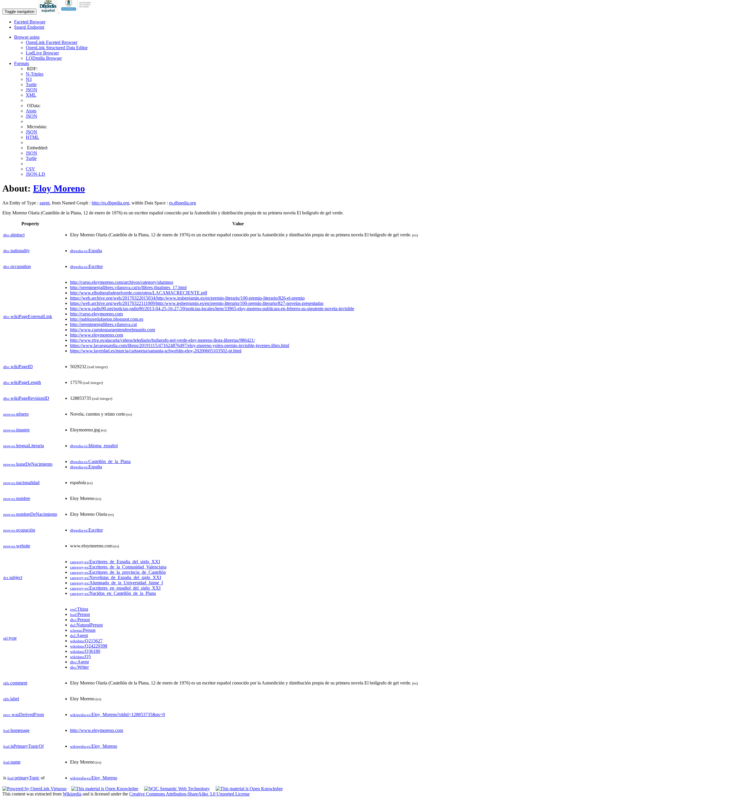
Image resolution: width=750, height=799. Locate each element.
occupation (17, 266)
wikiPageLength (22, 382)
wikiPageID (18, 366)
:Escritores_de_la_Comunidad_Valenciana (118, 566)
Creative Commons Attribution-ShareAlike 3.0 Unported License (189, 793)
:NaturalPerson (86, 624)
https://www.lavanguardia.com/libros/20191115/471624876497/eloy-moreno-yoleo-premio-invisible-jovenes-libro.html (179, 345)
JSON (31, 89)
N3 (29, 79)
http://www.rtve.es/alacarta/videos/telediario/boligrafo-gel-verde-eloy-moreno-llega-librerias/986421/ (162, 340)
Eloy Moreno (59, 188)
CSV (30, 168)
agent (45, 202)
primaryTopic (23, 777)
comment (15, 682)
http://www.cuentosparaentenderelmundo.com (112, 329)
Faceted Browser (29, 21)
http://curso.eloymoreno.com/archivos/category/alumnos (121, 282)
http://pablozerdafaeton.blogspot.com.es (106, 319)
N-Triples (34, 73)
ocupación (19, 529)
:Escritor (86, 266)
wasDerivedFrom (23, 714)
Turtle (31, 84)
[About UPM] (77, 11)
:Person (80, 614)
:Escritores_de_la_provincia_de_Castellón (118, 572)
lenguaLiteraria (23, 445)
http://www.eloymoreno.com (96, 334)
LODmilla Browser (44, 58)
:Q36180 (85, 651)
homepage (16, 730)
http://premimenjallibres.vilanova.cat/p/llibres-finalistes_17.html (128, 287)
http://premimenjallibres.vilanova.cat (103, 324)
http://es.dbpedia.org (110, 202)
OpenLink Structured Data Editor (57, 47)
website (16, 545)
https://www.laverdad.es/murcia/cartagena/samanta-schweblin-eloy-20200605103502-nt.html (155, 350)
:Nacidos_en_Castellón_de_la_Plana (113, 593)
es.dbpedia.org (182, 202)
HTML (32, 137)
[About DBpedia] (48, 11)
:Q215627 (86, 640)
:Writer (79, 667)
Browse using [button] (27, 37)
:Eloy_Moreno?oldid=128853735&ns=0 (117, 714)
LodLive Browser (42, 52)
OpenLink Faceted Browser (51, 42)
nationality (16, 250)
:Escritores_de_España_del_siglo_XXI (115, 561)
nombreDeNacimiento (30, 514)
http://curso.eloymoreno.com (96, 313)
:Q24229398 (88, 645)
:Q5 (80, 656)
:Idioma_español (94, 445)
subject (12, 577)
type (10, 638)
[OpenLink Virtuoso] (34, 788)
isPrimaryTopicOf (23, 746)
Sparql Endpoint (29, 27)
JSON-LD (35, 174)
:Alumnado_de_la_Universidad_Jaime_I (116, 582)
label (11, 698)
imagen (16, 429)
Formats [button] (21, 63)
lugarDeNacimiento (27, 464)
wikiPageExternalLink (27, 316)
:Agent (79, 635)
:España (86, 250)
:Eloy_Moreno (93, 746)
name (12, 761)
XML (31, 95)
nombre (16, 498)
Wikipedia (72, 793)
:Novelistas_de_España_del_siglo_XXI (115, 577)
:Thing (79, 609)
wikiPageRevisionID (26, 398)
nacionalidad (21, 482)
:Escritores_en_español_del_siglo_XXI (115, 587)
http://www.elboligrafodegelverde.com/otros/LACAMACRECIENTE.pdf (138, 292)
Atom (31, 110)
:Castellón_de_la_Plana (100, 461)
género (16, 414)
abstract (14, 234)
